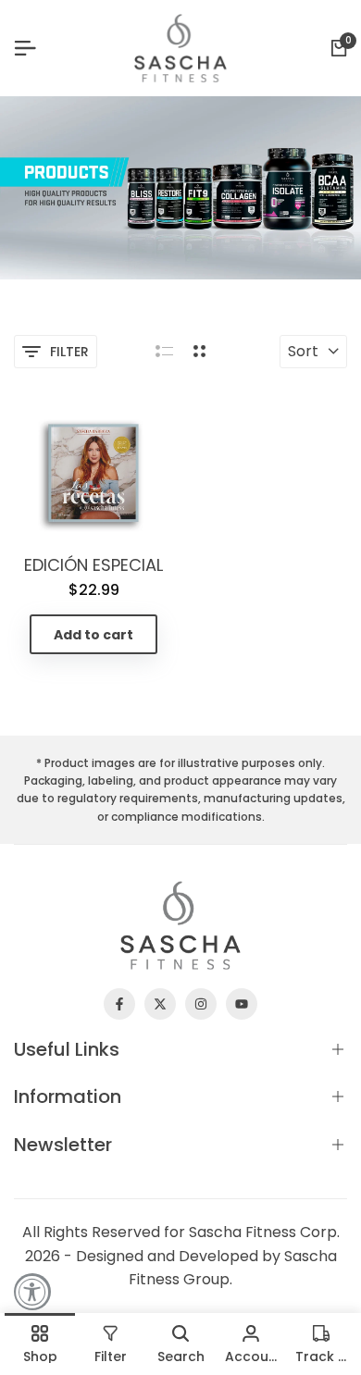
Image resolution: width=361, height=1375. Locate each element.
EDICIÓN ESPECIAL (93, 565)
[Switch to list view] (164, 351)
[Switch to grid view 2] (199, 351)
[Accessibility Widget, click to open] (32, 1291)
